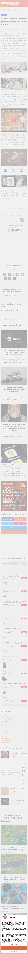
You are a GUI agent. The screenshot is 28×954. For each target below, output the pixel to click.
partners (10, 921)
